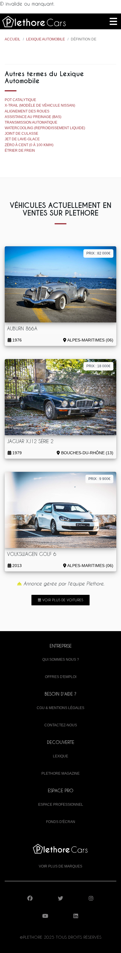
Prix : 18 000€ (98, 366)
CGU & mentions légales (60, 708)
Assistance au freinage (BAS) (33, 117)
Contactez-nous (60, 725)
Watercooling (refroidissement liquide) (45, 128)
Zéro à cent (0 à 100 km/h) (29, 145)
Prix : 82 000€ (98, 253)
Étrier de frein (20, 150)
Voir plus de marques (60, 866)
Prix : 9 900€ (99, 479)
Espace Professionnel (60, 804)
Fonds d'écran (60, 822)
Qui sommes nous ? (60, 659)
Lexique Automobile (45, 39)
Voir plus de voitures (62, 600)
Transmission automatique (31, 122)
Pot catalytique (20, 100)
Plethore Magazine (60, 773)
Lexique (60, 756)
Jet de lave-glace (22, 139)
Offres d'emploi (60, 677)
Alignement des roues (27, 111)
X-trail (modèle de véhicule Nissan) (40, 105)
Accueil (12, 39)
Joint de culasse (21, 133)
